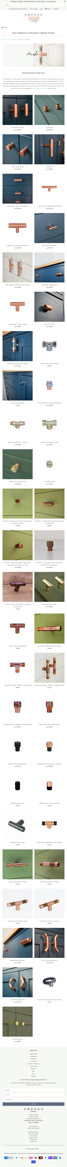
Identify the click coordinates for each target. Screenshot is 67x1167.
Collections (33, 1061)
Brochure (33, 1076)
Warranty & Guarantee (33, 1132)
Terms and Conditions (33, 1133)
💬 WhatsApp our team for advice (17, 9)
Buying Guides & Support (33, 1128)
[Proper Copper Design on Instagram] (35, 15)
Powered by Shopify (59, 1153)
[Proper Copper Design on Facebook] (26, 15)
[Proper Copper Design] (33, 20)
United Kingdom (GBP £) (33, 1148)
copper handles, (36, 88)
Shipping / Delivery (33, 1137)
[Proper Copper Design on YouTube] (29, 15)
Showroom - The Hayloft (33, 1063)
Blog (33, 1071)
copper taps (44, 88)
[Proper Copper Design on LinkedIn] (38, 15)
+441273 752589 (33, 9)
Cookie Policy (33, 1141)
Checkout (56, 9)
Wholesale (33, 1068)
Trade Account (33, 1066)
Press (33, 1073)
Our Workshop (33, 1056)
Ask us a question (33, 1126)
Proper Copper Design (11, 1153)
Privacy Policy (33, 1135)
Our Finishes (33, 1058)
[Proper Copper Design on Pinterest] (32, 15)
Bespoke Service (33, 1054)
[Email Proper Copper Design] (41, 15)
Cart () (48, 9)
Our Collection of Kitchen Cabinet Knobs (33, 33)
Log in (41, 9)
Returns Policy (33, 1139)
